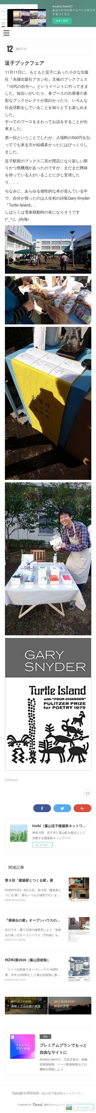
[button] (6, 32)
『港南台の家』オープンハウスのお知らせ (37, 920)
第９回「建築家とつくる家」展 (29, 880)
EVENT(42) (11, 780)
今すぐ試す (62, 20)
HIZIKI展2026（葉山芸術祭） (27, 959)
